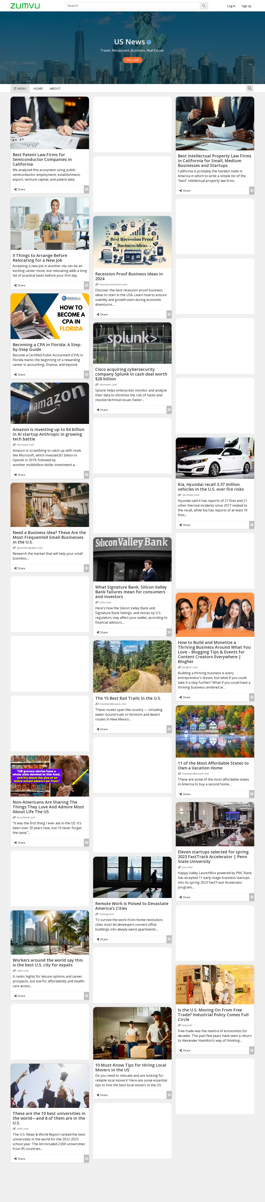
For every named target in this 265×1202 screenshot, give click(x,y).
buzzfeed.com (26, 817)
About (55, 88)
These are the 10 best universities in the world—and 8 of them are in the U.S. (49, 1118)
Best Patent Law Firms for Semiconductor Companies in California (42, 159)
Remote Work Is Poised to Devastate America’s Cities (131, 906)
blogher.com (190, 667)
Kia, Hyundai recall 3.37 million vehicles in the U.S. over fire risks (211, 487)
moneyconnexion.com (113, 284)
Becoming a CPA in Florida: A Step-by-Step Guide (47, 347)
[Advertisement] (132, 124)
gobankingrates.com (30, 548)
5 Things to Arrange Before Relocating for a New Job (40, 258)
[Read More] (86, 189)
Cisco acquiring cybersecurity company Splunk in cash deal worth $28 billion (131, 374)
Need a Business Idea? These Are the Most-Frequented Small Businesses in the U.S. (49, 537)
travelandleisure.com (113, 704)
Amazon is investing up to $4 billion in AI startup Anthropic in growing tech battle (48, 434)
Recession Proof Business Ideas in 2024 (129, 276)
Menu (21, 88)
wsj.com (187, 1025)
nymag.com (107, 914)
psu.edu (187, 867)
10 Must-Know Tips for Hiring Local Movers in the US (130, 1067)
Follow (132, 60)
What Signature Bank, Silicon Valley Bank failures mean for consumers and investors (131, 591)
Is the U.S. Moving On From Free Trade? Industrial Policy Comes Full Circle (213, 1014)
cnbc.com (105, 602)
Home (38, 88)
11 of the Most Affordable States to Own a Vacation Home (213, 765)
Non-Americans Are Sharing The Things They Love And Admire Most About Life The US (48, 806)
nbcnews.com (108, 384)
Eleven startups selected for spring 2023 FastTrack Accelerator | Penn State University (213, 856)
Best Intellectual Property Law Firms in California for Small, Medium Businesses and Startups (214, 160)
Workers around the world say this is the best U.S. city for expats (48, 962)
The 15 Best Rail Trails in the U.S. (128, 698)
